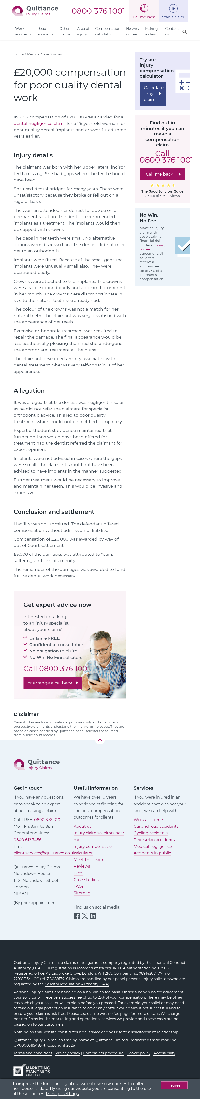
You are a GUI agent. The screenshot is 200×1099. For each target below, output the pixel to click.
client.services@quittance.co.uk (45, 853)
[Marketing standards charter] (33, 1067)
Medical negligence (153, 846)
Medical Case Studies (44, 54)
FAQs (79, 886)
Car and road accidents (156, 826)
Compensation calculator (107, 31)
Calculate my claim (154, 93)
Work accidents (23, 31)
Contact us (172, 31)
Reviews (82, 866)
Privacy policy (67, 1053)
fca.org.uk (107, 968)
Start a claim (173, 17)
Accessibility (164, 1053)
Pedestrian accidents (154, 840)
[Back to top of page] (100, 739)
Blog (78, 873)
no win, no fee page (112, 1013)
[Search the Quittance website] (185, 32)
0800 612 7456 (27, 840)
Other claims (65, 31)
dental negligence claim (39, 123)
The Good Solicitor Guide (162, 191)
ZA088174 (55, 979)
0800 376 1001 (98, 11)
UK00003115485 (28, 1045)
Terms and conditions (33, 1053)
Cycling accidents (151, 833)
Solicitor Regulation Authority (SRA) (77, 984)
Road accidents (45, 31)
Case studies (86, 879)
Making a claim (151, 31)
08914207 (147, 973)
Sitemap (82, 893)
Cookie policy (138, 1053)
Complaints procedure (103, 1053)
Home (19, 54)
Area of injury (83, 31)
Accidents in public (152, 853)
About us (82, 826)
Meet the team (88, 859)
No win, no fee (132, 31)
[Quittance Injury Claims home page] (35, 10)
